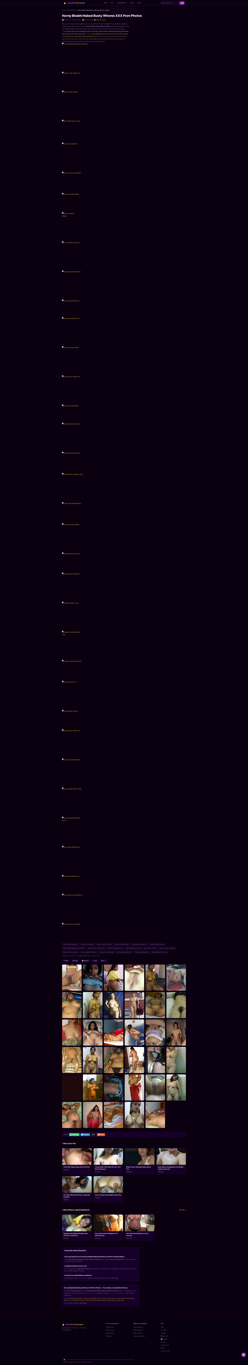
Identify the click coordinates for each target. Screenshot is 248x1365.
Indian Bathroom (138, 1327)
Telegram (86, 1134)
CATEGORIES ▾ (122, 3)
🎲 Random (85, 960)
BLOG (132, 3)
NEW (105, 3)
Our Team (164, 1330)
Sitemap (163, 1342)
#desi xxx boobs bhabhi (104, 944)
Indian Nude (83, 1303)
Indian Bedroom (71, 10)
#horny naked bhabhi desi (88, 952)
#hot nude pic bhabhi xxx (124, 952)
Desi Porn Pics (110, 1330)
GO (182, 3)
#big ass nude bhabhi (87, 944)
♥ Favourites (165, 1336)
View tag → (182, 1210)
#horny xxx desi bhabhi (107, 952)
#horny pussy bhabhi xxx (139, 944)
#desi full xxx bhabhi (150, 948)
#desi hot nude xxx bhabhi (167, 948)
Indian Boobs (110, 1333)
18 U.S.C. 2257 (165, 1351)
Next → (103, 960)
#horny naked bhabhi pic (70, 944)
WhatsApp (75, 1134)
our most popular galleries (117, 1293)
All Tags (163, 1333)
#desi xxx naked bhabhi (122, 944)
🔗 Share (75, 960)
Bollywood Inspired (139, 1336)
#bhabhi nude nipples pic (115, 948)
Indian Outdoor (137, 1333)
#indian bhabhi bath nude (159, 952)
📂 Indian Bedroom (100, 20)
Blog (162, 1327)
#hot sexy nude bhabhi (142, 952)
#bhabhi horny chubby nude (96, 948)
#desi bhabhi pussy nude (133, 948)
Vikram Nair (72, 956)
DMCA (163, 1348)
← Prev (95, 960)
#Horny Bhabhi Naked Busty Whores (74, 948)
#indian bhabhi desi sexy (157, 944)
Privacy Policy (165, 1345)
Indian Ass (109, 1336)
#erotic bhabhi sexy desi (70, 952)
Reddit (102, 1134)
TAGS (139, 3)
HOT (111, 3)
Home (64, 10)
